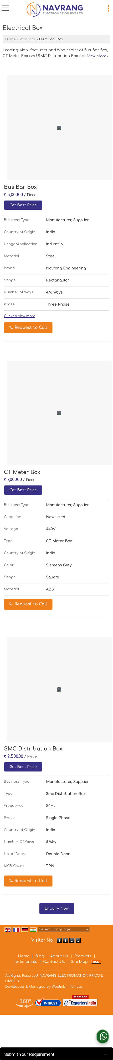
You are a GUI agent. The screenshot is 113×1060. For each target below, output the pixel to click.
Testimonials (25, 962)
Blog (39, 956)
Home (10, 39)
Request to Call (30, 327)
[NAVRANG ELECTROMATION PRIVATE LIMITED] (55, 10)
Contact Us (54, 962)
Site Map (79, 962)
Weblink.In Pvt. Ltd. (67, 987)
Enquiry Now (57, 908)
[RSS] (96, 962)
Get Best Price (23, 205)
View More (96, 56)
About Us (59, 956)
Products (27, 39)
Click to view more (19, 316)
